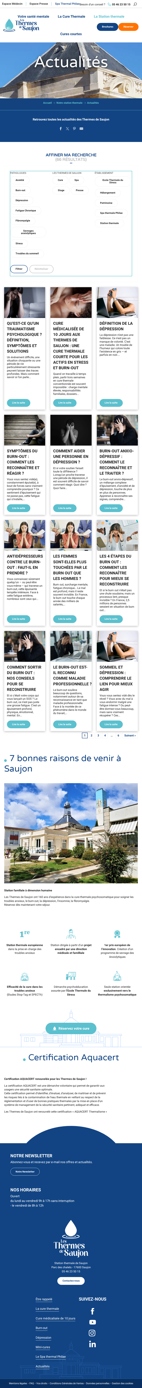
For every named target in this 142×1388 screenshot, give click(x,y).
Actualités (43, 1366)
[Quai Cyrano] (71, 1238)
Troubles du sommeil (27, 253)
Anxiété (20, 180)
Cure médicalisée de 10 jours (55, 1318)
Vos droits (41, 1383)
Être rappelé (44, 1299)
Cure (60, 180)
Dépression (22, 200)
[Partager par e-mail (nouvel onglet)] (81, 129)
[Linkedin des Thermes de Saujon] (92, 1347)
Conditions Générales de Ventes (67, 1383)
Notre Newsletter (25, 1171)
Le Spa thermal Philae (51, 1356)
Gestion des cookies (122, 1383)
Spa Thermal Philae (67, 3)
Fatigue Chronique (26, 210)
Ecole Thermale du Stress (113, 181)
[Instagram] (92, 1336)
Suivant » (130, 735)
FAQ (31, 1383)
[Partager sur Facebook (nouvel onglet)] (60, 129)
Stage (61, 190)
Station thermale (109, 223)
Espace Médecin (12, 3)
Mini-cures (43, 1347)
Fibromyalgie (23, 220)
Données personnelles (97, 1383)
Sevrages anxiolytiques (28, 232)
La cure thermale (47, 1308)
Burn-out (20, 190)
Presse (79, 190)
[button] (135, 4)
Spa (76, 180)
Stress (19, 243)
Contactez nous (71, 1280)
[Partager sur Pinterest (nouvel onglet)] (74, 129)
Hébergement (107, 192)
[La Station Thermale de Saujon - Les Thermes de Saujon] (21, 25)
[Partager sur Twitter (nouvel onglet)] (67, 129)
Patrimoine (106, 203)
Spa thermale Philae (111, 213)
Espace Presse (39, 3)
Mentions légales (18, 1383)
